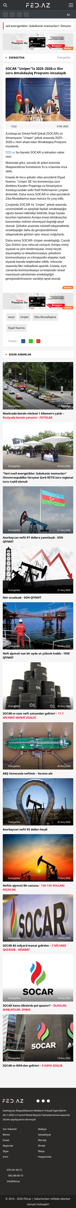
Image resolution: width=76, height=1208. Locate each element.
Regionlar (8, 1145)
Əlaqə (41, 1151)
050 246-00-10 (15, 1175)
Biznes (6, 1134)
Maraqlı (42, 1140)
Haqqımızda (44, 1156)
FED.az (10, 152)
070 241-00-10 (14, 1169)
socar (11, 317)
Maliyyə (42, 1129)
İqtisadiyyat (44, 1134)
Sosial (6, 1140)
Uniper (24, 317)
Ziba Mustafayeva (45, 317)
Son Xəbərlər (10, 1129)
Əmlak (41, 1145)
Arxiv (5, 1156)
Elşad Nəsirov (16, 328)
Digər (6, 1151)
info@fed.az (13, 1181)
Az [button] (69, 15)
